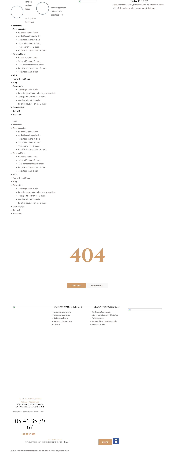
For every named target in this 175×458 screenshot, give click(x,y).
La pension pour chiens (28, 33)
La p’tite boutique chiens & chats (32, 50)
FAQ (15, 82)
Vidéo (15, 75)
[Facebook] (116, 441)
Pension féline (19, 54)
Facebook (17, 114)
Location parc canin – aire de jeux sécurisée (36, 93)
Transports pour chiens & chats (31, 97)
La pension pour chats (27, 57)
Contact (16, 111)
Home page (76, 285)
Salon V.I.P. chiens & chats (29, 43)
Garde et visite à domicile (29, 100)
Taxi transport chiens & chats (31, 65)
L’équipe (57, 324)
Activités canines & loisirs (29, 36)
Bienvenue (17, 25)
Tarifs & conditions (21, 79)
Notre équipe (18, 107)
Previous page (97, 285)
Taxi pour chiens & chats (29, 47)
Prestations (18, 86)
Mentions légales (98, 324)
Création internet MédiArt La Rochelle (25, 454)
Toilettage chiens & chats (29, 40)
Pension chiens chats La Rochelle (104, 321)
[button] (29, 434)
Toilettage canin (98, 318)
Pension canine (19, 29)
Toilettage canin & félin (28, 72)
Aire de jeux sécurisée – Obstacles (105, 315)
